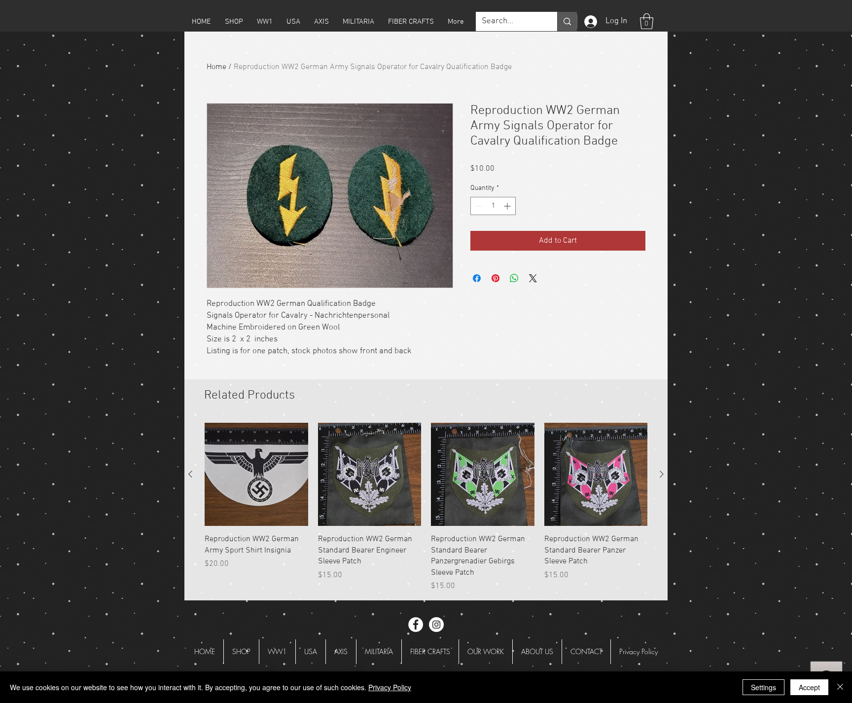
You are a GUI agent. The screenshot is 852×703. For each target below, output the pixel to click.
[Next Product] (662, 474)
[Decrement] (478, 206)
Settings (763, 687)
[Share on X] (533, 278)
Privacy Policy (389, 687)
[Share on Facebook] (477, 278)
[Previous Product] (190, 474)
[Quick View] (256, 474)
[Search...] (567, 21)
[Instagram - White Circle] (436, 624)
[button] (233, 22)
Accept (809, 687)
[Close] (840, 687)
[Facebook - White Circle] (415, 624)
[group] (426, 507)
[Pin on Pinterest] (495, 278)
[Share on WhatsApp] (514, 278)
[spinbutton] (493, 206)
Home (216, 67)
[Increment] (508, 206)
